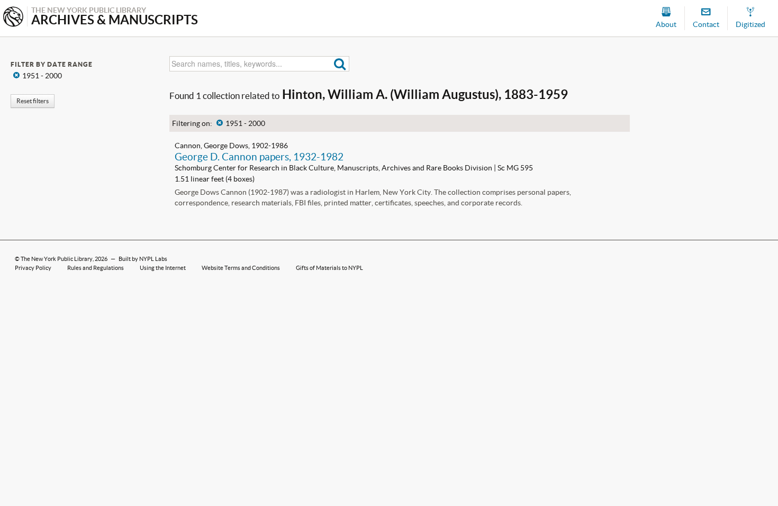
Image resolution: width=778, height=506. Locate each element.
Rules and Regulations (95, 268)
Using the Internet (163, 268)
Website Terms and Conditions (241, 268)
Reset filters (32, 100)
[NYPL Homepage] (13, 17)
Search (340, 63)
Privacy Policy (33, 268)
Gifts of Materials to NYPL (329, 268)
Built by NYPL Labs (143, 259)
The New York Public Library (57, 259)
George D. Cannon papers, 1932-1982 (259, 156)
